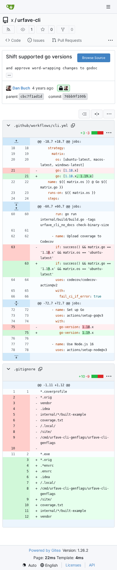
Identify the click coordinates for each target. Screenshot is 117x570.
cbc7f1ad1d (31, 96)
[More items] (110, 40)
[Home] (10, 7)
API (92, 565)
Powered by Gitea (45, 550)
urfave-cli (29, 20)
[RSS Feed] (8, 29)
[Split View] (97, 114)
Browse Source (93, 58)
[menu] (109, 114)
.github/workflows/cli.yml (41, 126)
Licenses (73, 565)
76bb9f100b (75, 96)
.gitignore (24, 369)
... (9, 74)
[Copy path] (73, 125)
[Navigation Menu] (108, 6)
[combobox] (84, 114)
